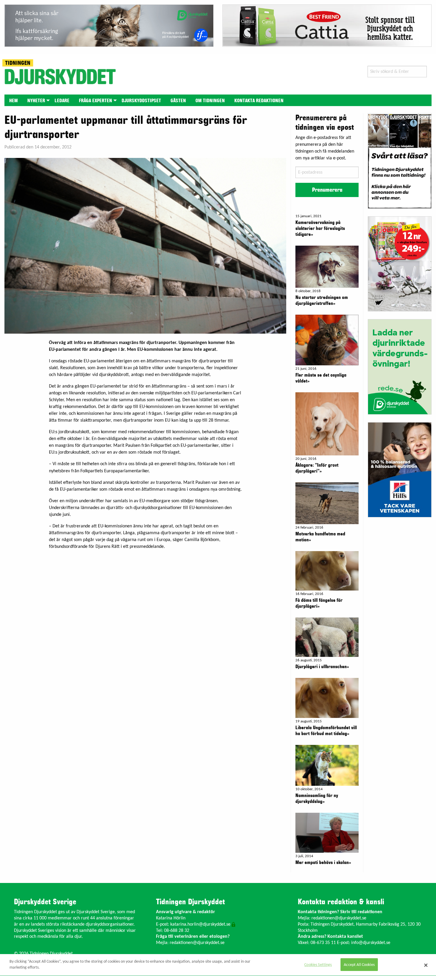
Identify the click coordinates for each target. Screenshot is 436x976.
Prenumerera (327, 190)
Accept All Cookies (359, 965)
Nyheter (36, 100)
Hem (13, 100)
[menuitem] (13, 100)
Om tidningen (210, 100)
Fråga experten (95, 100)
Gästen (178, 100)
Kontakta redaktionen (259, 100)
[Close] (426, 965)
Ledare (62, 100)
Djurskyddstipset (141, 100)
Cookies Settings (318, 965)
